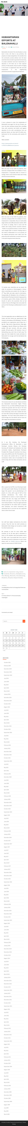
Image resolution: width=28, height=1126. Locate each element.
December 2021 (7, 751)
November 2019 (8, 805)
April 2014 (6, 971)
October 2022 (7, 729)
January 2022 (7, 748)
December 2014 (7, 948)
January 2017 (7, 869)
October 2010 (7, 1063)
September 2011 (8, 1041)
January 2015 (7, 945)
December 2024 (7, 669)
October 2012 (7, 1003)
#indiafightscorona (20, 573)
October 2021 (7, 758)
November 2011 (8, 1034)
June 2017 (6, 853)
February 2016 (7, 904)
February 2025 (7, 665)
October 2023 (7, 704)
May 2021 (6, 767)
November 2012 (8, 999)
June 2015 (6, 929)
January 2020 (7, 799)
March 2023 (6, 723)
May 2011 (6, 1050)
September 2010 (8, 1066)
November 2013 (8, 983)
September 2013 (8, 990)
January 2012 (7, 1031)
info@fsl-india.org (15, 541)
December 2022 (7, 726)
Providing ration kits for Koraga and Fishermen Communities (13, 587)
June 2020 (6, 783)
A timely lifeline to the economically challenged (11, 595)
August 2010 (7, 1069)
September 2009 (8, 1101)
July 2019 (6, 818)
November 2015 (8, 913)
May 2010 (6, 1076)
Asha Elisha (15, 47)
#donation (12, 573)
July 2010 (6, 1073)
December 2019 (7, 802)
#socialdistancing (20, 575)
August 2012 (7, 1009)
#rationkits (13, 575)
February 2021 (7, 773)
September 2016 (8, 882)
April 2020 (6, 789)
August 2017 (7, 847)
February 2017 (7, 866)
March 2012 (6, 1025)
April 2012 (6, 1022)
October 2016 (7, 878)
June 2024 (6, 681)
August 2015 (7, 923)
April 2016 (6, 898)
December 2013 (7, 980)
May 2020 (6, 786)
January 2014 (7, 977)
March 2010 (6, 1082)
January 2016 (7, 907)
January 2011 (7, 1060)
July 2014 (6, 961)
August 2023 (7, 707)
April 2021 (6, 770)
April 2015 (6, 936)
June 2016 (6, 891)
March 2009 (6, 1114)
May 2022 (6, 739)
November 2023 (8, 700)
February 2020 (7, 796)
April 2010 (6, 1079)
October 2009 (7, 1098)
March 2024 (6, 691)
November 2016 (8, 875)
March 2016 (6, 901)
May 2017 (6, 856)
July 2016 (6, 888)
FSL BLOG (4, 2)
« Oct (4, 650)
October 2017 (7, 840)
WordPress (19, 1122)
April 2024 (6, 688)
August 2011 (7, 1044)
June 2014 (6, 964)
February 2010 (7, 1085)
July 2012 (6, 1012)
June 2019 (6, 821)
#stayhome (4, 577)
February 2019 (7, 831)
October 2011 (7, 1038)
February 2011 (7, 1057)
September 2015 (8, 920)
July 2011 (6, 1047)
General (21, 572)
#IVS (3, 575)
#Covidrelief (6, 573)
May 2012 (6, 1018)
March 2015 (6, 939)
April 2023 (6, 719)
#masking (6, 575)
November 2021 (8, 754)
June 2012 (6, 1015)
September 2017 (8, 843)
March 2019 (6, 828)
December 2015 (7, 910)
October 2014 (7, 955)
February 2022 (7, 745)
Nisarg (14, 1124)
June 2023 (6, 713)
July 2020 (6, 780)
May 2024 (6, 684)
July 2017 (6, 850)
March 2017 (6, 863)
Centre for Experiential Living (11, 572)
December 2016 (7, 872)
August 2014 (7, 958)
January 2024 (7, 694)
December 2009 (7, 1092)
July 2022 (6, 735)
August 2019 (7, 815)
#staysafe (10, 577)
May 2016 (6, 894)
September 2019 (8, 812)
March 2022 (6, 742)
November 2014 (8, 952)
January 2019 (7, 834)
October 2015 (7, 917)
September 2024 (8, 675)
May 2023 (6, 716)
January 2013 (7, 993)
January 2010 (7, 1088)
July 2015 (6, 926)
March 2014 (6, 974)
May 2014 (6, 968)
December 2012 (7, 996)
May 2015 (6, 933)
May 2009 (6, 1111)
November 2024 (8, 672)
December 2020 (7, 777)
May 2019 (6, 824)
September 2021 (8, 761)
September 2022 (8, 732)
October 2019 (7, 808)
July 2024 (6, 678)
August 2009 (7, 1104)
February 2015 (7, 942)
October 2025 (7, 662)
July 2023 (6, 710)
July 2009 (6, 1108)
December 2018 (7, 837)
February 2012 (7, 1028)
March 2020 (6, 793)
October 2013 (7, 987)
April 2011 (6, 1054)
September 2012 (8, 1006)
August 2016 (7, 885)
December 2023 (7, 697)
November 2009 (8, 1095)
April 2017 (6, 859)
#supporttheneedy (18, 577)
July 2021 (6, 764)
